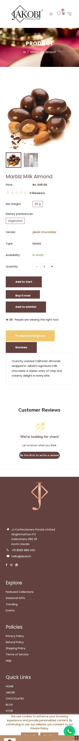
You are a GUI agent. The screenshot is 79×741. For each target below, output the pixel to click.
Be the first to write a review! (39, 455)
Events (10, 610)
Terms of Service (17, 654)
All (24, 52)
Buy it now (22, 295)
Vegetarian (15, 221)
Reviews (21, 347)
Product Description (30, 336)
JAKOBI (10, 692)
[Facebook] (6, 565)
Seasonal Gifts (15, 598)
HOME (9, 686)
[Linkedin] (16, 565)
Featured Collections (20, 592)
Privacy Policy (15, 636)
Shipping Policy (16, 648)
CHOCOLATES (15, 698)
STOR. (9, 711)
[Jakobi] (26, 14)
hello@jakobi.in (21, 556)
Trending (12, 604)
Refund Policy (15, 642)
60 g (38, 204)
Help (9, 661)
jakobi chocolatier (44, 232)
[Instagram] (11, 565)
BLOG (9, 705)
